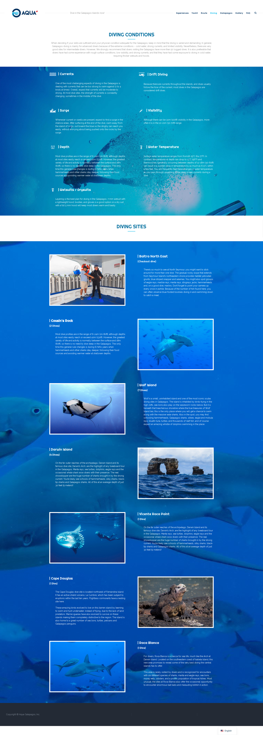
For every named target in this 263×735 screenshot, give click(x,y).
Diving (213, 13)
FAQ (248, 13)
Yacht (195, 13)
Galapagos (226, 13)
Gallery (239, 13)
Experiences (182, 13)
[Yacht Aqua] (25, 13)
